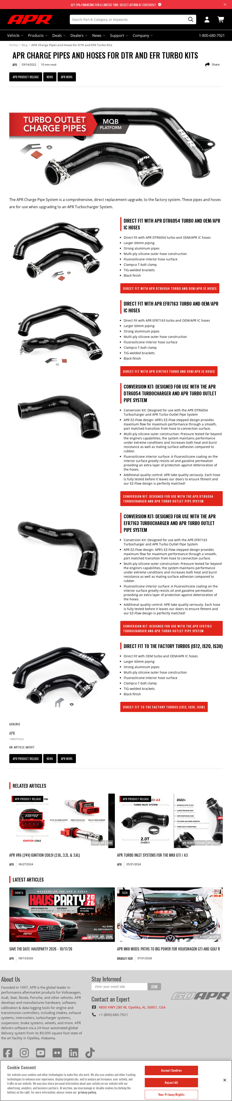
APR (12, 733)
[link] (62, 821)
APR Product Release (26, 77)
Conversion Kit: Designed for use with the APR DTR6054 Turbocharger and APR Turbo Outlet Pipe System (168, 498)
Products (36, 35)
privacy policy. (87, 1092)
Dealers (77, 35)
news (50, 77)
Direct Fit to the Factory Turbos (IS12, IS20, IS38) (164, 707)
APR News (66, 77)
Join (154, 987)
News (97, 35)
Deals (57, 35)
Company (141, 35)
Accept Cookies (171, 1070)
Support (117, 35)
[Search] (189, 19)
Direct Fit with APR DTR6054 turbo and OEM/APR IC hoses (170, 288)
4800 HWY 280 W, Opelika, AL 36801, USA (132, 1007)
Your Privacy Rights (171, 1094)
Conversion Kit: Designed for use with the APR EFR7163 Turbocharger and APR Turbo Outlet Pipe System (167, 628)
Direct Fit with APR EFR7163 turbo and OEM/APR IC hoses (169, 371)
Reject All (171, 1082)
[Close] (225, 1080)
